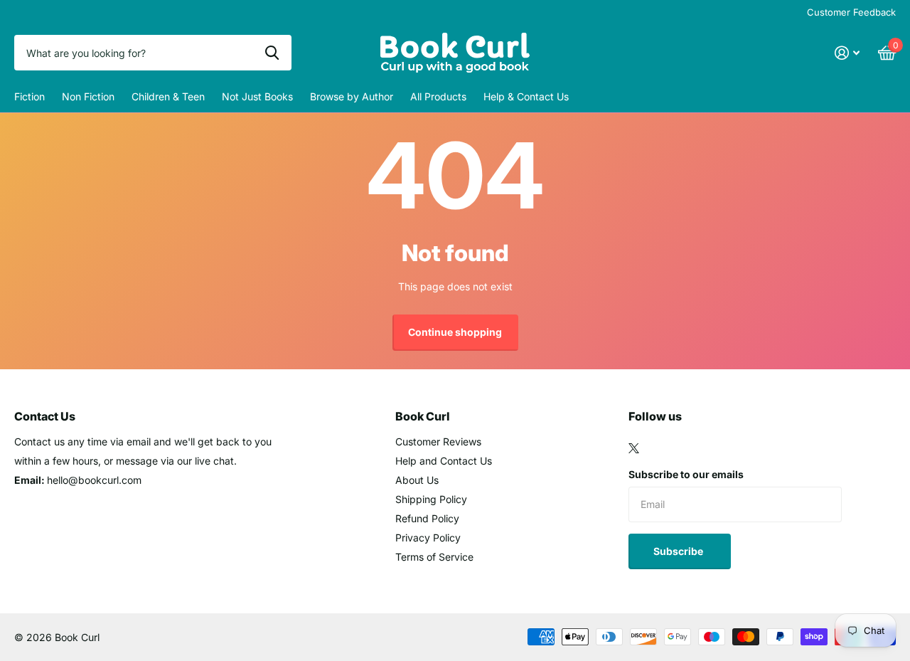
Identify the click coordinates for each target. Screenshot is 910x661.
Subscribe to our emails (686, 474)
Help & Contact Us (526, 96)
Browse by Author (351, 96)
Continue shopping (455, 332)
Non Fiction (88, 96)
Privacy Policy (428, 538)
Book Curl (422, 416)
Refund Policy (427, 518)
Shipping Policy (431, 499)
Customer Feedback (851, 12)
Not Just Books (257, 96)
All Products (438, 96)
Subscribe (679, 551)
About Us (417, 480)
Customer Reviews (438, 441)
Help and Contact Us (443, 461)
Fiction (29, 96)
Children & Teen (168, 96)
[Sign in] (847, 53)
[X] (633, 448)
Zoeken (271, 52)
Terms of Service (434, 557)
